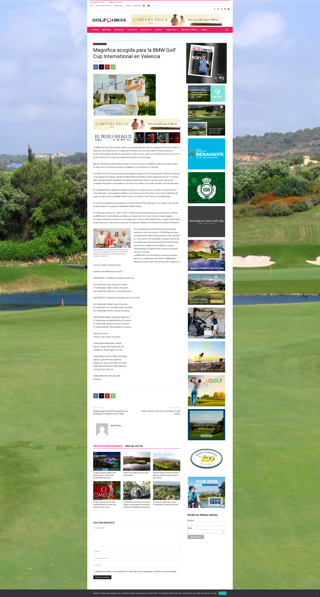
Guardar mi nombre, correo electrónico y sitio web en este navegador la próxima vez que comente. (136, 571)
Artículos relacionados (108, 446)
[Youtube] (228, 9)
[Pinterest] (107, 66)
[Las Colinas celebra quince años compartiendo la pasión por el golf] (166, 490)
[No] (317, 593)
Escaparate (97, 469)
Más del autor (134, 446)
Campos (126, 469)
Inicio (95, 40)
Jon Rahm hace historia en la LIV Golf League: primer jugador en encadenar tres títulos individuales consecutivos (136, 504)
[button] (227, 30)
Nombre (191, 520)
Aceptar (222, 593)
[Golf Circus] (109, 20)
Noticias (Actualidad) (106, 40)
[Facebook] (214, 9)
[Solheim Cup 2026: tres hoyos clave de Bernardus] (136, 461)
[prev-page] (94, 512)
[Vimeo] (225, 9)
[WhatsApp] (113, 66)
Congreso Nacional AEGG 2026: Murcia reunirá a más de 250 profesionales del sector (104, 475)
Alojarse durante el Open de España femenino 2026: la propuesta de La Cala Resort (166, 475)
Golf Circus (116, 425)
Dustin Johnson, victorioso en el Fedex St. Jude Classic (160, 412)
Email (206, 528)
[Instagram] (218, 9)
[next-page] (98, 512)
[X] (221, 9)
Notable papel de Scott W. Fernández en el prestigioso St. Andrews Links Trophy (110, 412)
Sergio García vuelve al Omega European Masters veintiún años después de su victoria (104, 504)
